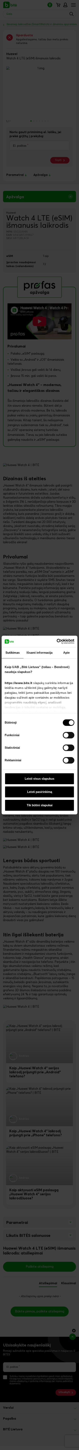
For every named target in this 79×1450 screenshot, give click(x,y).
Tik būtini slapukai (39, 805)
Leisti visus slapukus (39, 778)
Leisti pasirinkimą (39, 791)
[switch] (68, 735)
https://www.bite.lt (18, 683)
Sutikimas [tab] (12, 652)
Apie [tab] (66, 652)
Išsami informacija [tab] (40, 652)
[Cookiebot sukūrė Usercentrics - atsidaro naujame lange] (56, 641)
